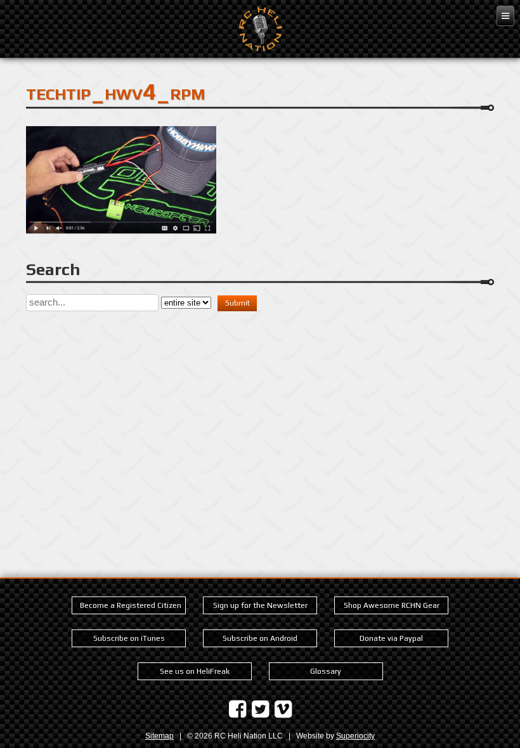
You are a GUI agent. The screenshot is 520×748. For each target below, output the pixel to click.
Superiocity (355, 736)
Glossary (325, 671)
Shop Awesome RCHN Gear (391, 605)
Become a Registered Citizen (130, 605)
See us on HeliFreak (195, 671)
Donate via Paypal (391, 638)
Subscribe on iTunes (129, 638)
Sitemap (159, 736)
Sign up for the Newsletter (260, 605)
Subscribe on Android (260, 638)
